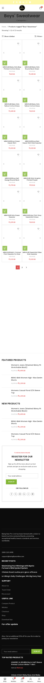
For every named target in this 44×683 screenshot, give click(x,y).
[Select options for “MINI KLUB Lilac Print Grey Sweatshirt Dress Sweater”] (25, 211)
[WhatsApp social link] (26, 2)
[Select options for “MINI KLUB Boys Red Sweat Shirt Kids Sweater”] (25, 137)
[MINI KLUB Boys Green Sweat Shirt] (11, 126)
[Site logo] (22, 8)
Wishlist (5, 607)
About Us (5, 586)
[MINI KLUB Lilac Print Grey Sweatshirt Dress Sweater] (32, 200)
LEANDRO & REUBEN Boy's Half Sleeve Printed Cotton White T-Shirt (26, 663)
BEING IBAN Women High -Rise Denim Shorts (26, 379)
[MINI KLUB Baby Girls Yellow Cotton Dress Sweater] (11, 89)
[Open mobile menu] (3, 8)
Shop (4, 615)
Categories (21, 20)
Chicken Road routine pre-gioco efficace (19, 572)
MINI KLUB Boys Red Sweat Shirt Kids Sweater (32, 142)
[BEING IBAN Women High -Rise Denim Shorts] (5, 381)
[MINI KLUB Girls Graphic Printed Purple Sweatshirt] (32, 163)
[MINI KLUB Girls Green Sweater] (11, 200)
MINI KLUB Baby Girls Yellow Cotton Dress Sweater (12, 106)
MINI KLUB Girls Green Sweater (12, 216)
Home (4, 27)
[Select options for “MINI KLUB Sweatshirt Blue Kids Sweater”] (25, 248)
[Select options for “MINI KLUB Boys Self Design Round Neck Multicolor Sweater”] (4, 174)
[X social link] (16, 2)
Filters (39, 36)
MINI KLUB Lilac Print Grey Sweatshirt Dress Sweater (32, 217)
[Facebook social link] (13, 2)
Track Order (6, 590)
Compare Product (8, 603)
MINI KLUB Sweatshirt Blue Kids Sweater (32, 253)
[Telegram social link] (30, 2)
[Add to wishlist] (18, 43)
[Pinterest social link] (20, 2)
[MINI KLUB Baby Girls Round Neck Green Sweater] (32, 52)
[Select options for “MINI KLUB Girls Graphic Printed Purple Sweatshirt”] (25, 174)
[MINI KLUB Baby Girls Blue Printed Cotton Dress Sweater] (11, 52)
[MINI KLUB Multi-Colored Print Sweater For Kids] (11, 238)
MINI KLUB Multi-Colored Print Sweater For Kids (12, 253)
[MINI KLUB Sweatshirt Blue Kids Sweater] (32, 238)
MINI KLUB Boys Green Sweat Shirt (12, 142)
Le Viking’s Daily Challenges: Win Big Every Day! (21, 576)
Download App (7, 619)
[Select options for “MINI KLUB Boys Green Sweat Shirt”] (4, 137)
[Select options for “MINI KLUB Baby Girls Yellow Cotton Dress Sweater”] (4, 100)
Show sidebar (9, 36)
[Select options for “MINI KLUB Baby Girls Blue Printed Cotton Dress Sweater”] (4, 63)
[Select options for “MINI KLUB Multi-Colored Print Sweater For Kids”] (4, 248)
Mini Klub (12, 71)
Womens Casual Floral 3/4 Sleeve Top (25, 391)
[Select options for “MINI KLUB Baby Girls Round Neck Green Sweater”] (25, 63)
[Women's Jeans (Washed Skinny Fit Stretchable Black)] (5, 368)
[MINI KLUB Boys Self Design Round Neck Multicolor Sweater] (11, 163)
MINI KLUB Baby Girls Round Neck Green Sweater (32, 69)
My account (6, 594)
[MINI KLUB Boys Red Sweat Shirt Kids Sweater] (32, 126)
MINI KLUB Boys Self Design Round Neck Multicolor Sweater (12, 180)
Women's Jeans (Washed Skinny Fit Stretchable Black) (26, 366)
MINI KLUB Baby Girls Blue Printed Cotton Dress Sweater (12, 69)
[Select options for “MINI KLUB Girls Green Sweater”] (4, 211)
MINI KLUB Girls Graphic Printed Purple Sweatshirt (32, 180)
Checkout (5, 611)
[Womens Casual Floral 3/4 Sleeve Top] (5, 393)
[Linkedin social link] (23, 2)
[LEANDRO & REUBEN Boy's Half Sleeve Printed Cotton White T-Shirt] (5, 665)
